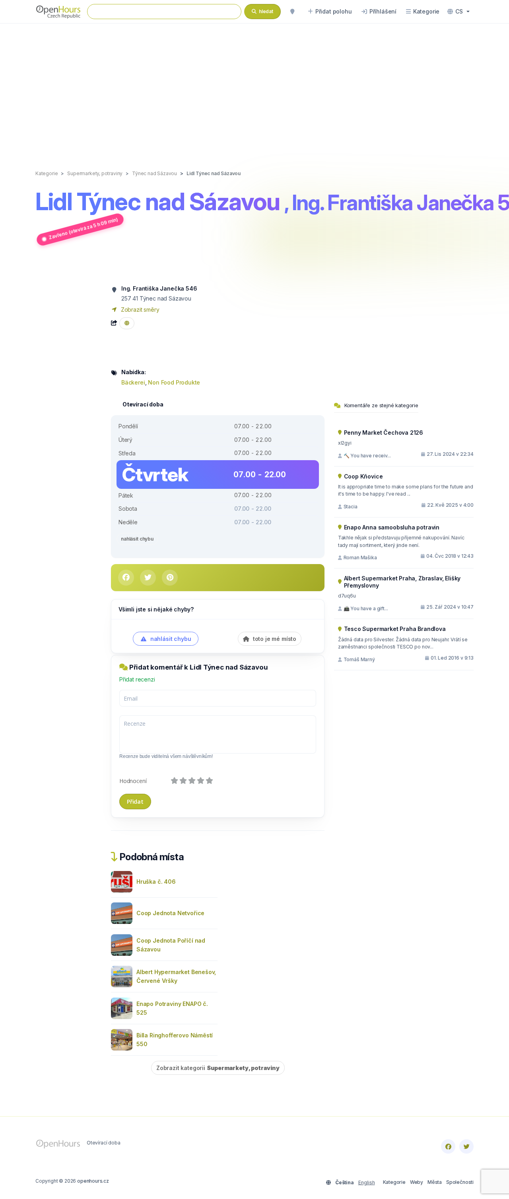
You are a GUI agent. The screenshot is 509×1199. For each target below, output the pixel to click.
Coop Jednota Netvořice (170, 913)
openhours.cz (93, 1181)
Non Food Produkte (174, 382)
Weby (416, 1182)
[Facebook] (448, 1146)
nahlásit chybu (137, 539)
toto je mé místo (273, 638)
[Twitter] (466, 1146)
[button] (458, 11)
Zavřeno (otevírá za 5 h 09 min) (83, 228)
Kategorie (394, 1182)
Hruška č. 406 (156, 881)
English (366, 1182)
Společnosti (460, 1182)
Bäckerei (133, 382)
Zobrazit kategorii (218, 1067)
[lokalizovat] (292, 11)
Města (434, 1182)
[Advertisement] (254, 88)
